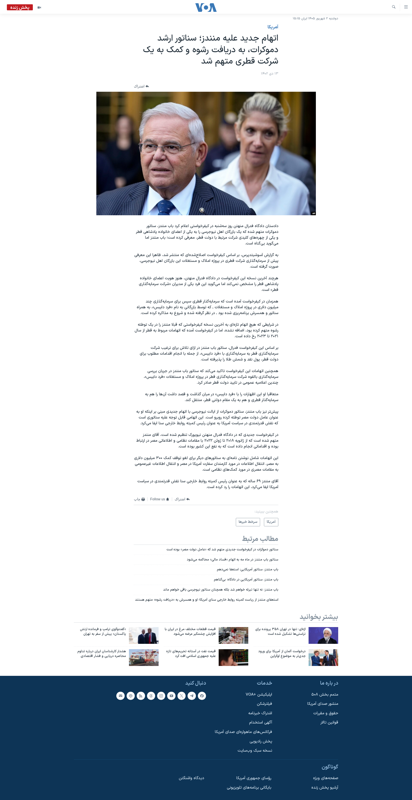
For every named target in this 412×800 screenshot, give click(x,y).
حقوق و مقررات (325, 713)
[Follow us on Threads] (151, 696)
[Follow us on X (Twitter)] (181, 696)
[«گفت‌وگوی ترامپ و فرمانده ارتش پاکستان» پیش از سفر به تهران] (144, 635)
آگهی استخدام (260, 722)
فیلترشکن (264, 704)
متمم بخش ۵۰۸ (324, 694)
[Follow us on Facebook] (202, 696)
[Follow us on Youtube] (171, 696)
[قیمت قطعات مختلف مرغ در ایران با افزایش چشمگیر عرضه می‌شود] (233, 635)
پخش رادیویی (261, 741)
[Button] (141, 86)
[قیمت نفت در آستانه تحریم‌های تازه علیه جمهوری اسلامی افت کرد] (233, 657)
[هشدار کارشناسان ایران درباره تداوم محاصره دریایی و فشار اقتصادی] (144, 657)
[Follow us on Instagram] (161, 696)
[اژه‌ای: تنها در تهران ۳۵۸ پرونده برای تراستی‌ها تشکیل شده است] (323, 635)
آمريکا (273, 27)
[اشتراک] (120, 696)
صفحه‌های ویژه (325, 778)
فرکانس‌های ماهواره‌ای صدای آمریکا (243, 732)
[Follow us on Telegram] (192, 696)
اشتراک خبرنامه (260, 713)
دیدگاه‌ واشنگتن (191, 778)
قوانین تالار (329, 722)
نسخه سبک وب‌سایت (255, 751)
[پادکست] (131, 696)
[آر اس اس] (141, 696)
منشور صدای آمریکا (322, 704)
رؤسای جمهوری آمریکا (253, 778)
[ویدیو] (39, 7)
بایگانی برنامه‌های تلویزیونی (249, 788)
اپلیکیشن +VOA (259, 694)
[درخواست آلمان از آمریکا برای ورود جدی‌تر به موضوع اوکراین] (323, 657)
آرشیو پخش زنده (324, 788)
